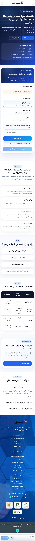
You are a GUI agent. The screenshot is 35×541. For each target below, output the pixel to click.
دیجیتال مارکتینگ (17, 478)
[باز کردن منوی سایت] (32, 3)
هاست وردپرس (17, 444)
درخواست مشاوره (26, 363)
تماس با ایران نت (17, 489)
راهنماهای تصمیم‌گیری (17, 484)
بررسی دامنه (17, 138)
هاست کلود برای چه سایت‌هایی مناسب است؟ (19, 387)
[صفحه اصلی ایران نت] (18, 3)
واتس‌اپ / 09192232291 (19, 497)
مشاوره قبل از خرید (15, 38)
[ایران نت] (18, 421)
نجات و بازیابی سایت (17, 470)
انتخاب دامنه (5, 538)
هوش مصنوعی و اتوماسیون (17, 481)
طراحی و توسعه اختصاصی (17, 462)
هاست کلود (17, 449)
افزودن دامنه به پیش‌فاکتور (17, 149)
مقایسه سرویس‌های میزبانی (17, 438)
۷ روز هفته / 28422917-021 (18, 494)
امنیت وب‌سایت (17, 467)
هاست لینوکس (17, 441)
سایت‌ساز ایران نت (18, 460)
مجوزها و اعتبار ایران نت (17, 486)
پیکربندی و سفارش (28, 38)
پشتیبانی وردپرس (17, 465)
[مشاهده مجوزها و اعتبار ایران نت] (25, 505)
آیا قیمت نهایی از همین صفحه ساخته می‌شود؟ (18, 402)
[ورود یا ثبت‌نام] (2, 3)
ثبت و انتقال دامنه (17, 451)
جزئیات (12, 538)
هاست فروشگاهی (17, 446)
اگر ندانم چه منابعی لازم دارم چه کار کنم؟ (20, 409)
